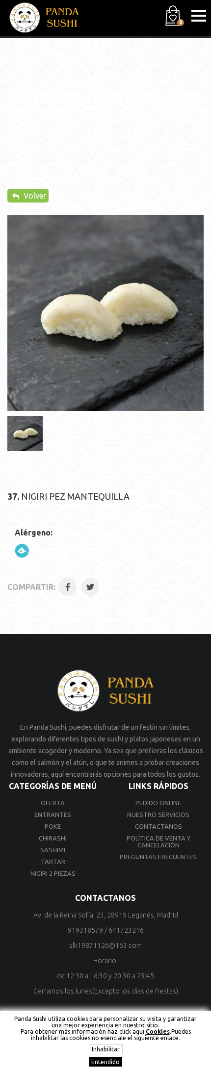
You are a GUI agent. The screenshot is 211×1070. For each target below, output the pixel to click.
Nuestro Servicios (158, 814)
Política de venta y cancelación (158, 841)
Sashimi (52, 849)
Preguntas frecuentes (158, 856)
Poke (53, 826)
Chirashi (53, 838)
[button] (198, 16)
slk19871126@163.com (105, 945)
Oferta (53, 802)
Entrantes (52, 814)
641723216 (126, 930)
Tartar (53, 861)
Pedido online (158, 802)
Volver (34, 195)
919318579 (85, 930)
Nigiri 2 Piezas (53, 873)
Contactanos (158, 826)
